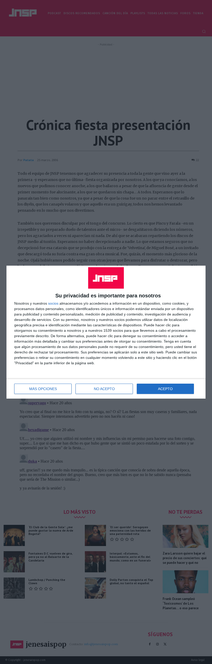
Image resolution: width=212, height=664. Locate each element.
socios (53, 303)
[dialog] (106, 332)
